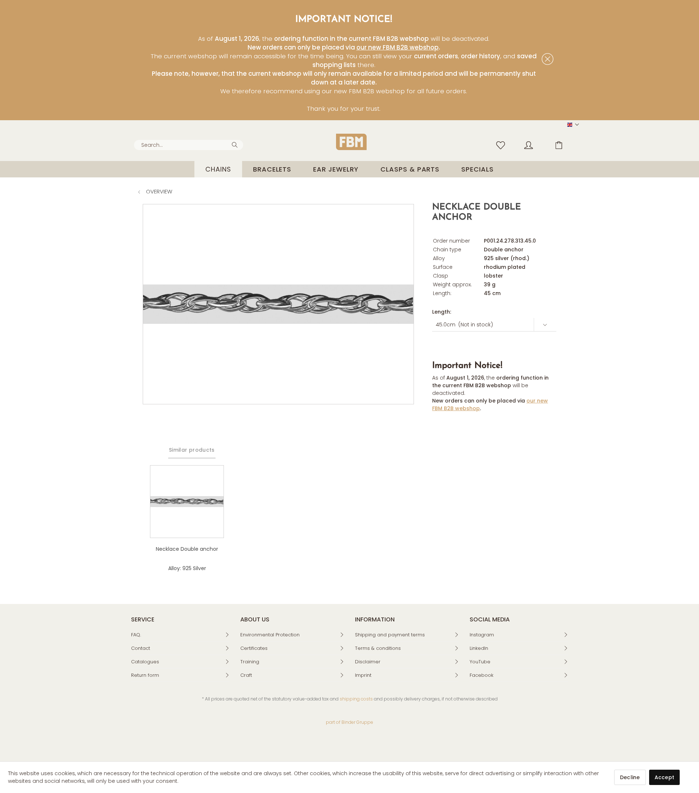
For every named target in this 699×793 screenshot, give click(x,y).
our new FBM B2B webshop (397, 47)
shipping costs (356, 699)
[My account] (535, 144)
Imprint (363, 675)
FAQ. (136, 634)
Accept (665, 777)
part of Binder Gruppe (349, 722)
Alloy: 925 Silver (187, 568)
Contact (140, 648)
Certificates (254, 648)
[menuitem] (188, 145)
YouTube (480, 661)
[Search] (235, 144)
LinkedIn (479, 648)
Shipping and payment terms (390, 634)
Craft (246, 675)
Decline (630, 777)
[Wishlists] (502, 144)
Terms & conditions (378, 648)
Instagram (482, 634)
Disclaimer (367, 661)
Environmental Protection (270, 634)
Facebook (481, 675)
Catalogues (145, 661)
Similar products (192, 450)
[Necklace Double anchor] (187, 501)
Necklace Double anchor (187, 549)
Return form (145, 675)
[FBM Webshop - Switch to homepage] (351, 142)
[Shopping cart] (564, 144)
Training (249, 661)
